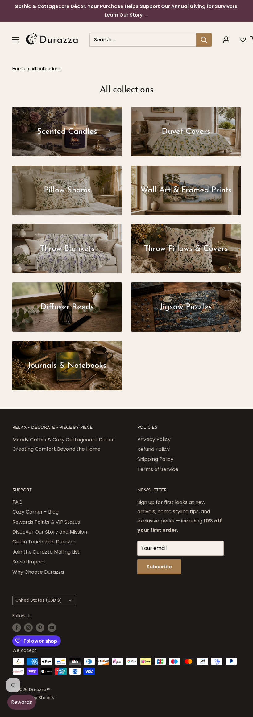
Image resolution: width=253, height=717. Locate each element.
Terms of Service (157, 469)
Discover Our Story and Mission (49, 531)
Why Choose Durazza (38, 572)
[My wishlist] (243, 40)
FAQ (17, 502)
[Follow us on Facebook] (16, 627)
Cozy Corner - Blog (35, 511)
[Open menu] (15, 39)
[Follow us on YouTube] (52, 627)
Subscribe (159, 566)
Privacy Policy (154, 439)
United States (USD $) (39, 600)
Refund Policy (153, 449)
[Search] (204, 40)
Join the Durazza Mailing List (46, 551)
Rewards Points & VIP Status (46, 522)
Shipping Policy (155, 459)
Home (18, 69)
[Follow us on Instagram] (28, 627)
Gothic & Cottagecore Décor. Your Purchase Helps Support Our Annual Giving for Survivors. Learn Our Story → (126, 10)
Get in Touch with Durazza (44, 541)
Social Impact (29, 561)
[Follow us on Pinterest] (40, 627)
